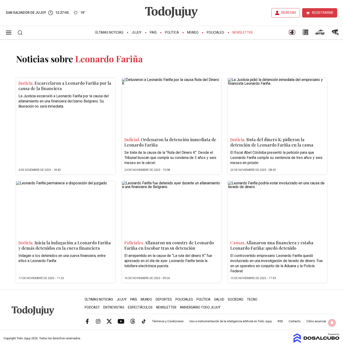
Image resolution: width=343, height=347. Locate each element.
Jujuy (137, 32)
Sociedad (235, 299)
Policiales (215, 32)
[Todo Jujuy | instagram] (98, 321)
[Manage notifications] (332, 322)
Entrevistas (113, 307)
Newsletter (242, 32)
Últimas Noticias (109, 32)
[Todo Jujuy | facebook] (87, 321)
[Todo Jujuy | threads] (132, 321)
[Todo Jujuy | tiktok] (143, 321)
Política (172, 32)
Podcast (92, 307)
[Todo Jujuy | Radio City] (305, 34)
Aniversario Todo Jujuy (200, 307)
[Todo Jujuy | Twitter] (109, 321)
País (153, 32)
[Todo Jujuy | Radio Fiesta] (336, 34)
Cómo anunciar (316, 321)
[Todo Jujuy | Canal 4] (292, 34)
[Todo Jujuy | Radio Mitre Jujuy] (320, 34)
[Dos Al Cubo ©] (317, 341)
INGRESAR (288, 12)
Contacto (295, 321)
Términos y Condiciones (168, 321)
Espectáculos (140, 307)
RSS (280, 321)
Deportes (164, 299)
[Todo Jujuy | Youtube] (121, 321)
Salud (219, 299)
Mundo (193, 32)
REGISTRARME (322, 12)
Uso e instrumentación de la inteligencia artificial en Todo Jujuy (230, 321)
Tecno (252, 299)
